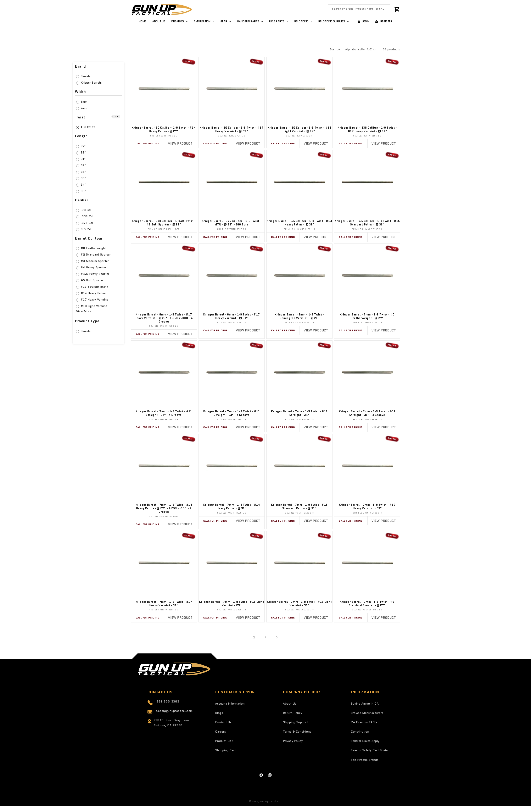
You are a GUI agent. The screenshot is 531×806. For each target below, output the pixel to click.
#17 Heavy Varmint (94, 299)
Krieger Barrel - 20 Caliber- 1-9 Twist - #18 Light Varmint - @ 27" (299, 129)
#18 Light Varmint (93, 306)
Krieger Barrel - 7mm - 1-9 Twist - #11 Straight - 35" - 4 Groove (367, 413)
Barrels (85, 76)
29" (83, 152)
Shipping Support (295, 722)
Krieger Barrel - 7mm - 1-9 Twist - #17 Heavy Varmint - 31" (163, 603)
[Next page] (276, 637)
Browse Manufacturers (367, 713)
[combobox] (359, 9)
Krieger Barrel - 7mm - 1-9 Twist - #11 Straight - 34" (299, 413)
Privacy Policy (293, 741)
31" (82, 159)
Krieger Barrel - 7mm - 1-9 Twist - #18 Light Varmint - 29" (231, 603)
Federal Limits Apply (365, 741)
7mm (83, 108)
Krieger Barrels (91, 82)
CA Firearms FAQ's (364, 722)
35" (83, 191)
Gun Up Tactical (269, 801)
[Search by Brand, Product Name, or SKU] (385, 9)
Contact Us (223, 722)
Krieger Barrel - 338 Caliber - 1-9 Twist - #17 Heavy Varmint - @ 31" (367, 129)
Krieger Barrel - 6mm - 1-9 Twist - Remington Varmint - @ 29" (299, 316)
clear (115, 116)
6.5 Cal (85, 229)
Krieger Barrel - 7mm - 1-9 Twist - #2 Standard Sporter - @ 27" (367, 603)
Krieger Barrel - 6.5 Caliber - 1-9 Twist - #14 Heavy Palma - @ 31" (299, 222)
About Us (289, 703)
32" (83, 165)
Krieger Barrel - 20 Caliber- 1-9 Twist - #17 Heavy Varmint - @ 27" (231, 129)
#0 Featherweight (93, 248)
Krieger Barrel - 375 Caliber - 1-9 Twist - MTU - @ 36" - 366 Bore (231, 222)
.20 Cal (85, 210)
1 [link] (254, 637)
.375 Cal (86, 223)
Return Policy (292, 713)
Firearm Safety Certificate (369, 750)
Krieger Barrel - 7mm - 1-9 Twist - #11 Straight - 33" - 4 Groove (231, 413)
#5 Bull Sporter (92, 280)
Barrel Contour (88, 238)
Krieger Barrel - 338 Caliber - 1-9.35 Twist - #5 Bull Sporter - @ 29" (164, 222)
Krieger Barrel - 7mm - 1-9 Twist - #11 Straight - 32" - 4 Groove (163, 413)
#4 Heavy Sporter (93, 267)
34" (83, 185)
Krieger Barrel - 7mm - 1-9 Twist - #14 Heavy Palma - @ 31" (231, 506)
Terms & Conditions (297, 731)
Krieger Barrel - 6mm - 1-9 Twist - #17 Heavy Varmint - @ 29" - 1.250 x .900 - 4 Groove (164, 318)
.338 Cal (86, 216)
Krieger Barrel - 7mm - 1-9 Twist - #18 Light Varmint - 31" (299, 603)
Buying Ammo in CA (365, 703)
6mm (83, 102)
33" (83, 172)
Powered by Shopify (292, 801)
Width (80, 91)
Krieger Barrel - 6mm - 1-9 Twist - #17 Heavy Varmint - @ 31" (231, 316)
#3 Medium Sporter (94, 261)
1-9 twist (87, 127)
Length (81, 136)
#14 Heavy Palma (93, 293)
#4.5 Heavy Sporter (94, 274)
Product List (224, 741)
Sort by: (335, 49)
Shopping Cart (225, 750)
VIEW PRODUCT (180, 143)
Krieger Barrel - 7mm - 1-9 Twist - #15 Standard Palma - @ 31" (299, 506)
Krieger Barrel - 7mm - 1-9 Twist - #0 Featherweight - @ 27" (367, 316)
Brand (80, 66)
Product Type (87, 321)
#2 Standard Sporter (95, 254)
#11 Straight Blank (94, 287)
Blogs (219, 713)
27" (82, 146)
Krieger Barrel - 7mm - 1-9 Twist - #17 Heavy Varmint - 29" (367, 506)
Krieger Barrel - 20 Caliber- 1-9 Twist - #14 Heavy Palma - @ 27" (164, 129)
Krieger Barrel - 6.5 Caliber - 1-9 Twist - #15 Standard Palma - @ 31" (367, 222)
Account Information (230, 703)
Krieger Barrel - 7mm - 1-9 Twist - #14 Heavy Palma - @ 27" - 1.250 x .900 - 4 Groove (163, 508)
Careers (220, 731)
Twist (80, 117)
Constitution (360, 731)
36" (83, 178)
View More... (85, 311)
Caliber (81, 200)
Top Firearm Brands (365, 760)
